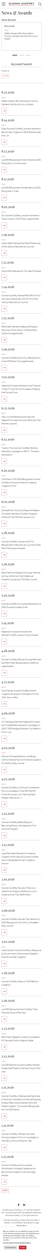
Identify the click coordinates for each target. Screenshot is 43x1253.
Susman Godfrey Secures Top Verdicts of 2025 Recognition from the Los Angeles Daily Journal (20, 922)
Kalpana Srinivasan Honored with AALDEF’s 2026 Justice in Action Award (19, 633)
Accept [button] (22, 1247)
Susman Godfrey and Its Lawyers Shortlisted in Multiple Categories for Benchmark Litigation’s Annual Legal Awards (18, 1170)
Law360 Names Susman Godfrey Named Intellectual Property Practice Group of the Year (20, 1068)
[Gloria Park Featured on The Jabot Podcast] (4, 277)
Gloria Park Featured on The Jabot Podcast (21, 271)
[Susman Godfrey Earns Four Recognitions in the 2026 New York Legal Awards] (4, 367)
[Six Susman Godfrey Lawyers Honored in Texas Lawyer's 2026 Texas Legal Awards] (4, 225)
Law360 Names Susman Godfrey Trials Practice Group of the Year (19, 1011)
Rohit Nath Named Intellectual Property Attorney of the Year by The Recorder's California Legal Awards (19, 330)
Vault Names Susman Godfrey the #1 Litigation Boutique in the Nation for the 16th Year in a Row (20, 694)
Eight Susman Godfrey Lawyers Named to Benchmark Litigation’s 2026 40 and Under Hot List (21, 132)
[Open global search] (40, 4)
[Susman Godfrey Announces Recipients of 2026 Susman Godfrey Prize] (4, 614)
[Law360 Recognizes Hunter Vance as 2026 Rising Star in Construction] (4, 170)
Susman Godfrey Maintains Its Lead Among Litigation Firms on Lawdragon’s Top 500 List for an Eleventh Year (20, 1137)
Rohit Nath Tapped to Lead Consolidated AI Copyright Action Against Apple (20, 1039)
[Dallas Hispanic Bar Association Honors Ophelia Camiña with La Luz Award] (4, 111)
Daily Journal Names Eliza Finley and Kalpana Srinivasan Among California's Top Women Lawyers (21, 420)
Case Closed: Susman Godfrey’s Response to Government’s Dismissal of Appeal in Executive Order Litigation (21, 953)
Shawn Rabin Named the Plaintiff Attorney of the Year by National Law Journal (21, 245)
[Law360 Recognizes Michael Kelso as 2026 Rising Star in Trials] (4, 197)
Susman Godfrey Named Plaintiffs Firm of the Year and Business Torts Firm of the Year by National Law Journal (20, 299)
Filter (4, 70)
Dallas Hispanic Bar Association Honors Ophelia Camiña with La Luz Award (19, 103)
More (5, 1190)
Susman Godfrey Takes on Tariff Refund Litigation (19, 983)
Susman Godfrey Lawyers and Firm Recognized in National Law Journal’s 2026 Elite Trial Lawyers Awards (21, 545)
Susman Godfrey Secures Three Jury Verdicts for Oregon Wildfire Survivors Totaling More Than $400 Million (19, 891)
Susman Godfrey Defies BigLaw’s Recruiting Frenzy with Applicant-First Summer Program (18, 825)
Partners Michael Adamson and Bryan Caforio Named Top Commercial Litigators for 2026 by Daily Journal (21, 759)
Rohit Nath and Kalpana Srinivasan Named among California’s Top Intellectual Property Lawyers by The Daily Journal (20, 576)
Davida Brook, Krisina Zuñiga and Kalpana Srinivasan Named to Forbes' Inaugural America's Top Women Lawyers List (20, 513)
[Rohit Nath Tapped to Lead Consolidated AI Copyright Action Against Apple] (4, 1047)
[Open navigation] (3, 4)
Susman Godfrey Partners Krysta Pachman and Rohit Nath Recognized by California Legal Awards (21, 663)
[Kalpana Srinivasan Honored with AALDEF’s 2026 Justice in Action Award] (4, 641)
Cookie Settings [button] (10, 1247)
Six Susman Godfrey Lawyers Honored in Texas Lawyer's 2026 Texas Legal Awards (20, 217)
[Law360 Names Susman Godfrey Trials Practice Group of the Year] (4, 1019)
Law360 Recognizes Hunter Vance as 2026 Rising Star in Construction (21, 162)
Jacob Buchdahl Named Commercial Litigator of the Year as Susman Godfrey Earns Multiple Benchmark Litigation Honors (20, 858)
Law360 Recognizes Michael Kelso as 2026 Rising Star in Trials (21, 189)
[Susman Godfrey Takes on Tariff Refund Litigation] (4, 991)
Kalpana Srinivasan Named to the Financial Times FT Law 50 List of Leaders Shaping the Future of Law (20, 389)
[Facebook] (18, 1205)
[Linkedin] (24, 1205)
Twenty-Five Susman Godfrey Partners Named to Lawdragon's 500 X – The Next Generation (20, 451)
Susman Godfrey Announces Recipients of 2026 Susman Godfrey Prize (21, 606)
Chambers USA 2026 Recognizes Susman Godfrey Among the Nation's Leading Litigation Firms (20, 482)
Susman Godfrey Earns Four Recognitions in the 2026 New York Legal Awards (20, 360)
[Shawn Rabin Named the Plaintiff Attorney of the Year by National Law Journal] (4, 253)
